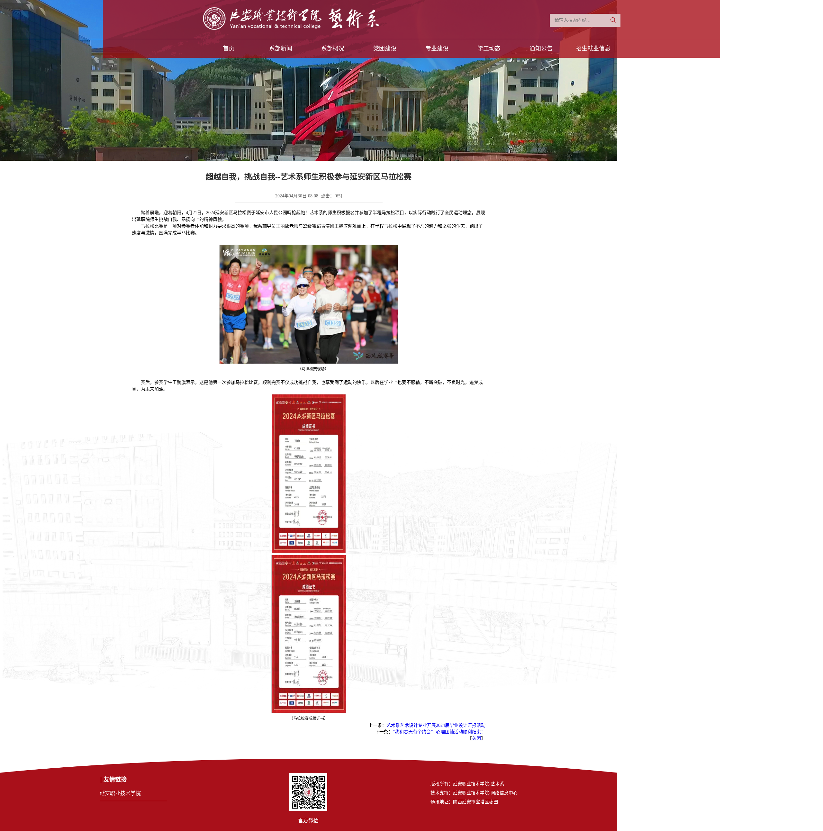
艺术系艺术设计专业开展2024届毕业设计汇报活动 (435, 725)
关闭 (476, 738)
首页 (228, 48)
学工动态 (489, 48)
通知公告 (541, 48)
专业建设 (436, 48)
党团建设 (384, 48)
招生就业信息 (593, 48)
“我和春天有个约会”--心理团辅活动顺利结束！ (439, 731)
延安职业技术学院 (120, 793)
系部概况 (332, 48)
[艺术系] (311, 20)
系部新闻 (280, 48)
